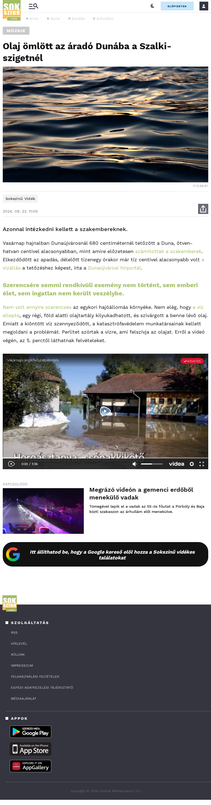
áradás (78, 18)
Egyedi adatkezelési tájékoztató (42, 687)
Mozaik (16, 30)
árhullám (105, 18)
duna (55, 18)
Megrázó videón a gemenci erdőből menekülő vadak (141, 493)
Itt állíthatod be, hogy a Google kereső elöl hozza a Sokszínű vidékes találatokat (112, 555)
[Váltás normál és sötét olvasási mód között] (152, 6)
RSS (14, 632)
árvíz (34, 18)
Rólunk (18, 654)
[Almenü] (33, 6)
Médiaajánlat (23, 698)
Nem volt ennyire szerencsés (37, 307)
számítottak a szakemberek (168, 251)
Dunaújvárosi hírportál (114, 268)
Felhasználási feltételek (35, 676)
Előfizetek (177, 6)
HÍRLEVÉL (19, 643)
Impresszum (22, 665)
